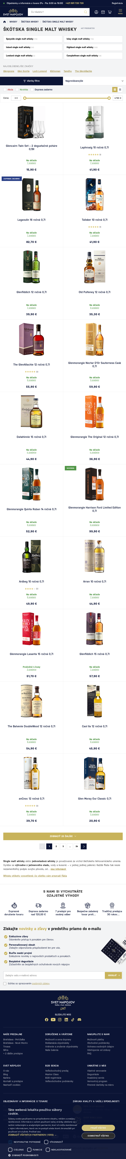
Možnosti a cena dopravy (58, 1039)
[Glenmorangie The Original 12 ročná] (94, 411)
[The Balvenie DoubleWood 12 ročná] (31, 701)
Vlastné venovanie (96, 1070)
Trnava (6, 1046)
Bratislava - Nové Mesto (15, 1043)
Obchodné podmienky (98, 1043)
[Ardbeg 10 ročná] (31, 556)
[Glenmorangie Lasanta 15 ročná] (31, 628)
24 (77, 846)
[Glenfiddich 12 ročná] (31, 266)
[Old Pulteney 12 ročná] (94, 266)
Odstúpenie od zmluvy (98, 1050)
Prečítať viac (35, 1131)
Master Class (52, 1074)
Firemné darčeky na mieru (100, 1085)
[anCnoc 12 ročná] (31, 773)
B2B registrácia (53, 1077)
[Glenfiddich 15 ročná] (94, 628)
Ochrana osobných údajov (100, 1046)
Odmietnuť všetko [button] (98, 1135)
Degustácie (93, 1074)
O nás (6, 1070)
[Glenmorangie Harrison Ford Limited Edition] (94, 484)
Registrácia (117, 3)
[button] (43, 1134)
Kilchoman (55, 71)
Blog (5, 1074)
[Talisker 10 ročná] (94, 194)
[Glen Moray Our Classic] (94, 773)
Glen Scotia (23, 71)
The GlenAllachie (83, 71)
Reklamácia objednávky (57, 1043)
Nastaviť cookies (11, 1085)
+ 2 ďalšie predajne (13, 1053)
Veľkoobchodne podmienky (59, 1081)
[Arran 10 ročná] (94, 556)
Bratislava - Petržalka (14, 1039)
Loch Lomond (40, 71)
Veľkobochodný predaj (56, 1070)
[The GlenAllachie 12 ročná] (31, 339)
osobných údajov (40, 983)
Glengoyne (8, 71)
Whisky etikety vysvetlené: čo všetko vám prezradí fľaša (35, 875)
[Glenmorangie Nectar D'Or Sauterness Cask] (94, 339)
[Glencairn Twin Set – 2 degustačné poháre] (31, 122)
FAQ (89, 1053)
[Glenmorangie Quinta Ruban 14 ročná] (31, 484)
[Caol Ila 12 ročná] (94, 701)
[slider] (24, 98)
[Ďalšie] (84, 846)
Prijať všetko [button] (98, 1127)
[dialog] (63, 1132)
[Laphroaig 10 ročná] (94, 122)
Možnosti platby (95, 1039)
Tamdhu (68, 71)
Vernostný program (97, 1081)
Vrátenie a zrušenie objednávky (61, 1046)
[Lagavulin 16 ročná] (31, 194)
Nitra (5, 1050)
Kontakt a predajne (13, 1081)
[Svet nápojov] (4, 22)
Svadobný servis (95, 1077)
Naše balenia (51, 1050)
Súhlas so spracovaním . (29, 983)
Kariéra (6, 1077)
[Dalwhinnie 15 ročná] (31, 411)
